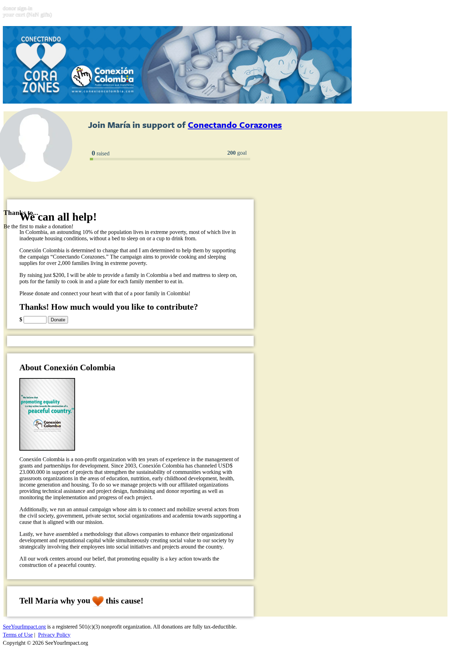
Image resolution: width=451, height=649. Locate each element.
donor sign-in (17, 8)
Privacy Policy (54, 635)
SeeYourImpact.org (24, 627)
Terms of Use (18, 635)
